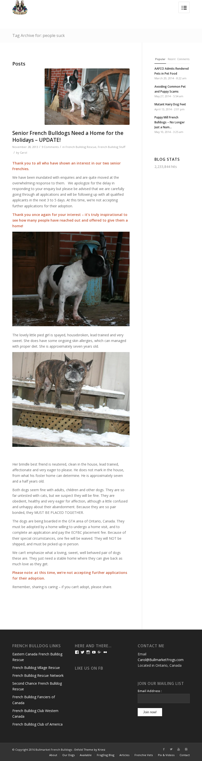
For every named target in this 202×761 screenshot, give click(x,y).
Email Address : (150, 691)
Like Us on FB (89, 668)
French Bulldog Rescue (81, 147)
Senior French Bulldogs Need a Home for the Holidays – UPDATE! (67, 136)
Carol (23, 152)
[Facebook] (164, 749)
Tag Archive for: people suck (38, 35)
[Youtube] (178, 749)
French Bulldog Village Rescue (36, 667)
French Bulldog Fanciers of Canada (33, 700)
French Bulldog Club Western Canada (35, 713)
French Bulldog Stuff (111, 147)
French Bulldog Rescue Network (38, 675)
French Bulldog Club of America (37, 724)
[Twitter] (171, 749)
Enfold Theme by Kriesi (89, 749)
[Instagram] (186, 749)
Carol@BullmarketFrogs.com (161, 659)
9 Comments (50, 147)
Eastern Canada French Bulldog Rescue (37, 657)
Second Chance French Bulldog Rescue (37, 686)
